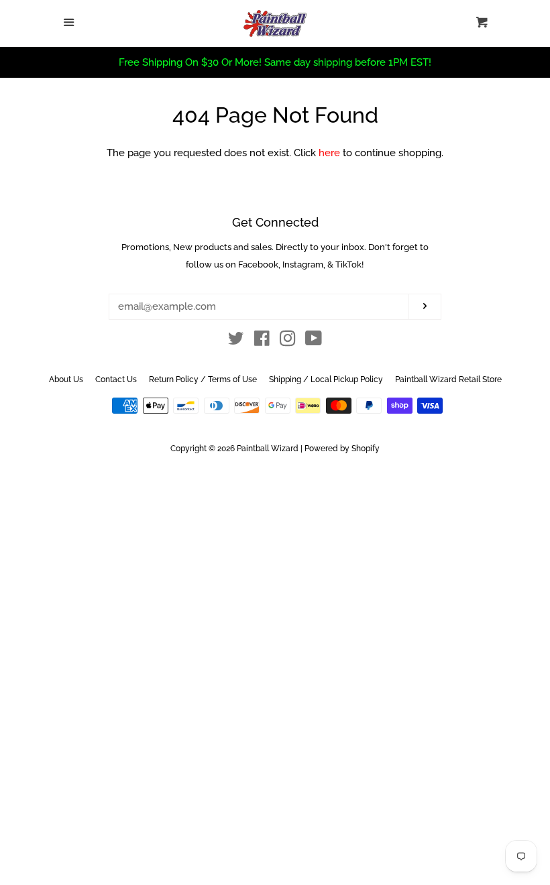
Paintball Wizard (267, 448)
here (329, 153)
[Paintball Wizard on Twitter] (236, 341)
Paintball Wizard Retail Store (448, 379)
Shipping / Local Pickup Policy (326, 379)
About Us (66, 379)
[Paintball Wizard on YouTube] (313, 341)
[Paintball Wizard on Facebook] (262, 341)
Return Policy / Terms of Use (203, 379)
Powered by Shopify (342, 448)
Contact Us (116, 379)
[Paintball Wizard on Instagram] (288, 341)
